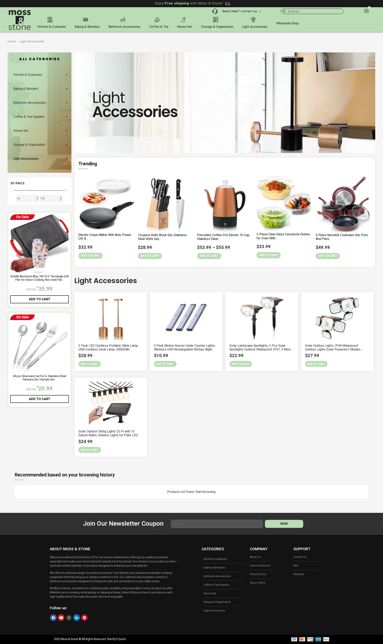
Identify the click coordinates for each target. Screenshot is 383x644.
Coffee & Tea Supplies (28, 116)
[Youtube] (61, 617)
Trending (87, 163)
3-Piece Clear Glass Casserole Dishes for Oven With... (283, 236)
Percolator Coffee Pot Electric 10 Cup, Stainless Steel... (223, 237)
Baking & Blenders (25, 88)
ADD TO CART (39, 299)
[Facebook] (53, 617)
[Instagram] (68, 617)
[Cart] (366, 11)
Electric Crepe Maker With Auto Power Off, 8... (104, 237)
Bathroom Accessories (29, 102)
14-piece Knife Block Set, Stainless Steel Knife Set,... (162, 237)
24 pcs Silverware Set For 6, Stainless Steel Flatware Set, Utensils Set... (39, 378)
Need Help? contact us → (241, 11)
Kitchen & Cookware (27, 74)
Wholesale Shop (287, 23)
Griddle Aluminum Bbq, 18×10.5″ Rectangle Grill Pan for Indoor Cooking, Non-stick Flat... (39, 278)
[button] (89, 364)
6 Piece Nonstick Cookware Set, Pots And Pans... (342, 237)
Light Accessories (25, 158)
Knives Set (20, 130)
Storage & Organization (29, 144)
